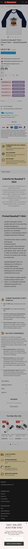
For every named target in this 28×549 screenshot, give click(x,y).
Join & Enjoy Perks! (14, 543)
